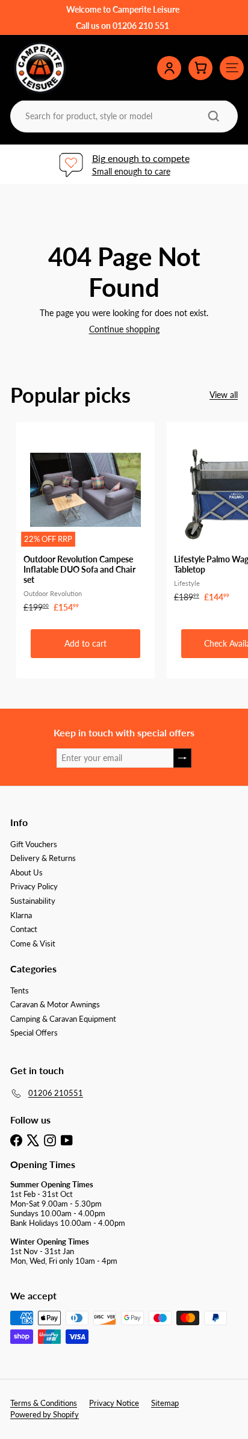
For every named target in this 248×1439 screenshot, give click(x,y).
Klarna (21, 915)
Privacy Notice (114, 1403)
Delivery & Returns (43, 858)
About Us (26, 872)
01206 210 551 (141, 25)
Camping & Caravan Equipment (63, 1019)
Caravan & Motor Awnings (55, 1004)
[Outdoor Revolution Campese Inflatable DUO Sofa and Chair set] (85, 521)
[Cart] (200, 68)
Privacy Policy (34, 886)
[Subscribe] (182, 758)
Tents (19, 990)
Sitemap (165, 1403)
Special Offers (34, 1032)
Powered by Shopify (44, 1414)
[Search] (214, 116)
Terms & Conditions (43, 1403)
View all (223, 395)
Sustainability (32, 901)
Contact (23, 929)
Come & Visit (32, 943)
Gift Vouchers (33, 844)
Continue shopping (124, 329)
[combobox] (122, 116)
